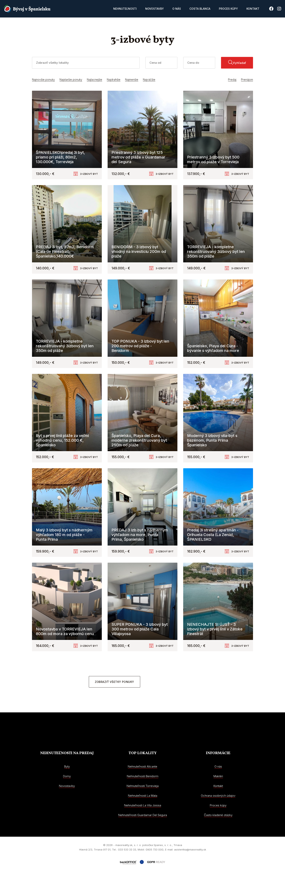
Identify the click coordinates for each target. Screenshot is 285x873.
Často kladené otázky (218, 815)
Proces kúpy (228, 8)
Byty (67, 766)
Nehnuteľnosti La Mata (142, 795)
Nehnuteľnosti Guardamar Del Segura (142, 815)
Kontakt (252, 8)
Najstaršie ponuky (71, 79)
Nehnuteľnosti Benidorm (142, 776)
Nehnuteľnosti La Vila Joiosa (142, 805)
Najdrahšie (113, 79)
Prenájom (247, 79)
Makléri (218, 776)
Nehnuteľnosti (125, 8)
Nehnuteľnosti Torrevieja (143, 786)
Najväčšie (149, 79)
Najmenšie (131, 79)
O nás (176, 8)
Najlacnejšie (94, 79)
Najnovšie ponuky (43, 79)
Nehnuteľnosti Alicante (142, 766)
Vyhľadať (239, 63)
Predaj (232, 79)
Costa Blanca (199, 8)
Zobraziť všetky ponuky (114, 681)
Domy (67, 776)
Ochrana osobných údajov (218, 795)
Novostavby (154, 8)
